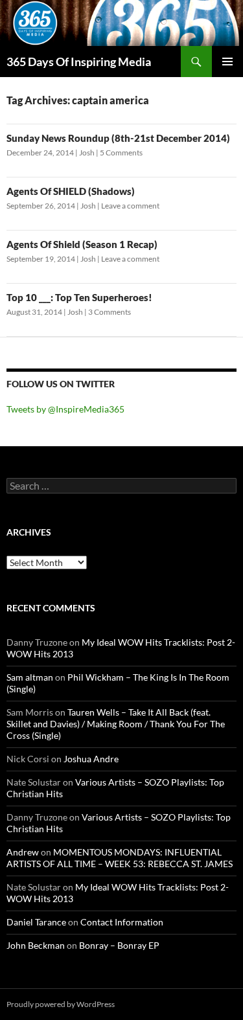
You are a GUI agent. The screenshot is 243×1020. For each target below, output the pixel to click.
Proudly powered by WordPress (60, 1004)
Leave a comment (130, 205)
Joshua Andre (91, 758)
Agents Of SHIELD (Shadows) (70, 191)
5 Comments (121, 152)
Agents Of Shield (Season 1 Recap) (81, 244)
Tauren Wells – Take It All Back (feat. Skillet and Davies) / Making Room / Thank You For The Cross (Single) (115, 724)
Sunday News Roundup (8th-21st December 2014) (118, 138)
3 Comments (109, 312)
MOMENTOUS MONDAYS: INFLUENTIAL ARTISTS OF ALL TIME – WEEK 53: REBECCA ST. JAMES (119, 857)
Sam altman (29, 677)
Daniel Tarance (36, 921)
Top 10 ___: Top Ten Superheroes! (79, 297)
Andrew (22, 851)
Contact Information (121, 921)
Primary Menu (227, 61)
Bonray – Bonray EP (119, 945)
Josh (87, 152)
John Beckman (35, 945)
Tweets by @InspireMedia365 (65, 408)
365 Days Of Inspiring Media (78, 61)
